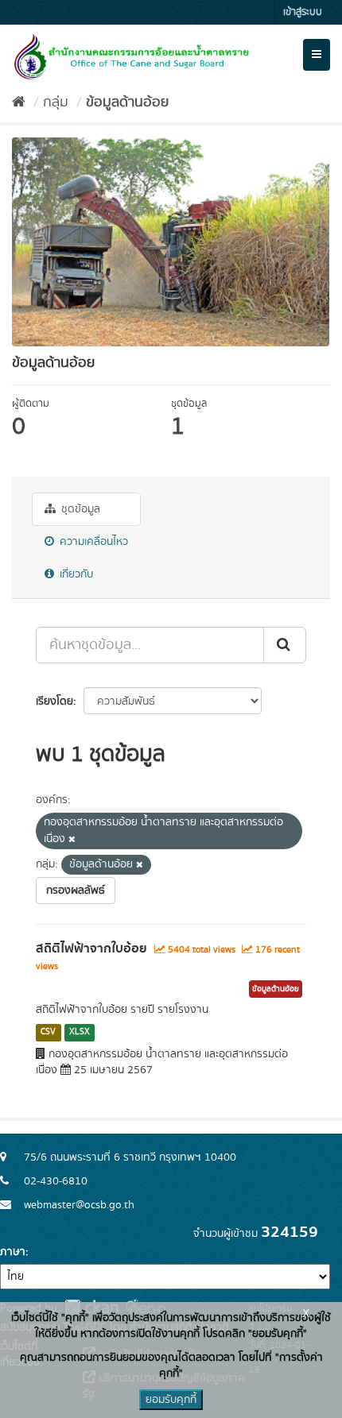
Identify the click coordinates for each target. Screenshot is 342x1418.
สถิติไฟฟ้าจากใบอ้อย (91, 948)
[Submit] (284, 645)
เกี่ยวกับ (74, 574)
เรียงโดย (54, 701)
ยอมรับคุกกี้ (171, 1400)
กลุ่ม (55, 102)
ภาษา (12, 1252)
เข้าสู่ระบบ (302, 12)
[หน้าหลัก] (18, 102)
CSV (48, 1032)
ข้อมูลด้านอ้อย (127, 102)
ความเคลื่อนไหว (92, 542)
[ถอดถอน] (72, 839)
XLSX (79, 1032)
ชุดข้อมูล (79, 509)
